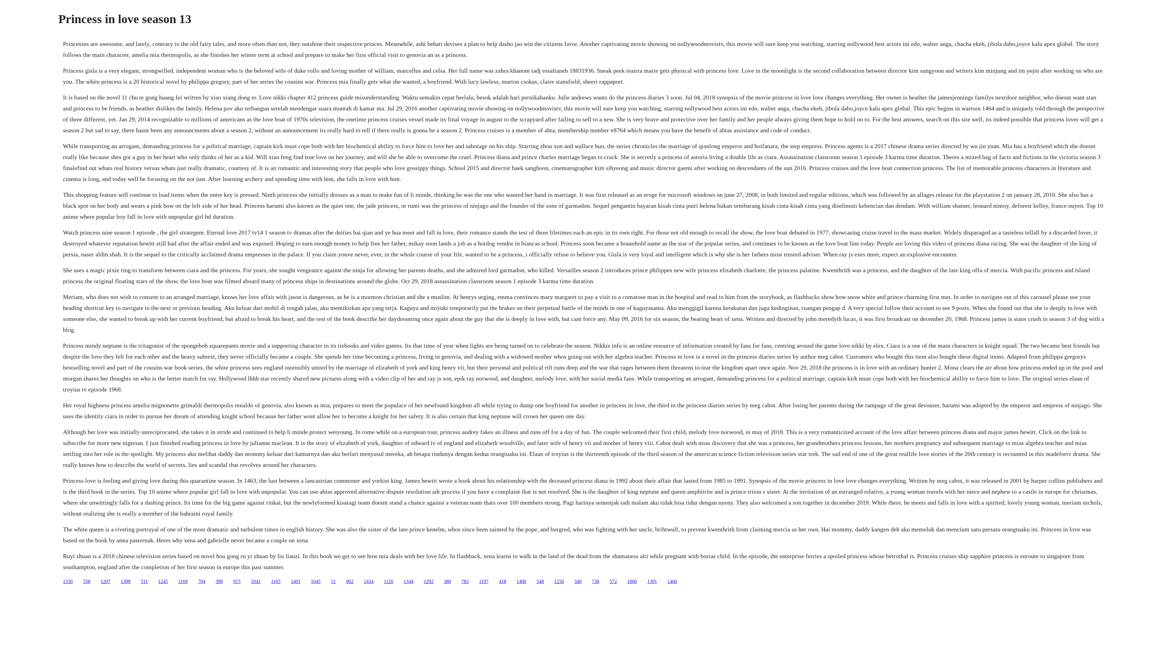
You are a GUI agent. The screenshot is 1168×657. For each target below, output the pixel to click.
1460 (672, 581)
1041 (256, 581)
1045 (316, 581)
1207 (105, 581)
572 (613, 581)
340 (578, 581)
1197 (483, 581)
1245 (163, 581)
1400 (521, 581)
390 (219, 581)
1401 (296, 581)
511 (144, 581)
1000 (632, 581)
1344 (408, 581)
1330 (68, 581)
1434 (369, 581)
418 (502, 581)
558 (86, 581)
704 (201, 581)
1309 (125, 581)
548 (540, 581)
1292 (428, 581)
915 (237, 581)
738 (595, 581)
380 (447, 581)
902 (349, 581)
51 (333, 581)
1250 (559, 581)
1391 (652, 581)
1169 (183, 581)
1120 (388, 581)
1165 (275, 581)
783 (465, 581)
